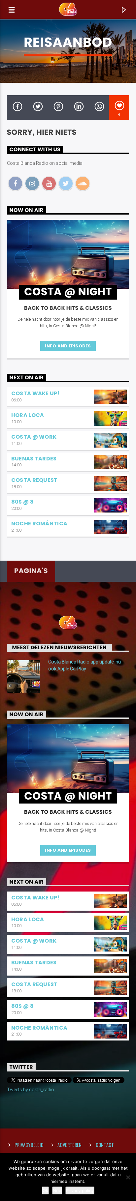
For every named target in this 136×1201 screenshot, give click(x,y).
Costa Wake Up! (35, 393)
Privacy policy (80, 1190)
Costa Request (34, 480)
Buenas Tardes (34, 458)
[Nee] (127, 1177)
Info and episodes (68, 346)
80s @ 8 (22, 502)
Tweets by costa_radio (30, 1089)
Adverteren (69, 1144)
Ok (45, 1190)
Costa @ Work (34, 437)
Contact (105, 1144)
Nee (57, 1190)
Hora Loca (27, 415)
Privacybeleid (29, 1144)
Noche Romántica (39, 523)
